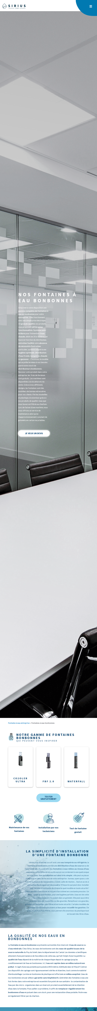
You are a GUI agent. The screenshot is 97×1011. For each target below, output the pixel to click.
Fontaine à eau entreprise (19, 723)
